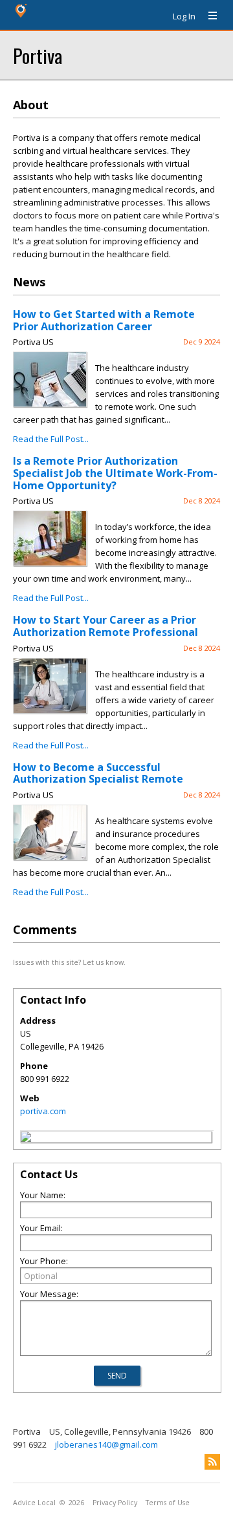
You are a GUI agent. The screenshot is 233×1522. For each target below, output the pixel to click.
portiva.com (43, 1111)
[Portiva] (26, 1139)
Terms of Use (168, 1502)
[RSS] (212, 1462)
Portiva (37, 55)
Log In (184, 16)
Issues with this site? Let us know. (69, 962)
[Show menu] (207, 16)
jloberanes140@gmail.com (106, 1444)
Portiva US (33, 342)
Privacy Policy (115, 1502)
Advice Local (34, 1502)
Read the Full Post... (51, 439)
